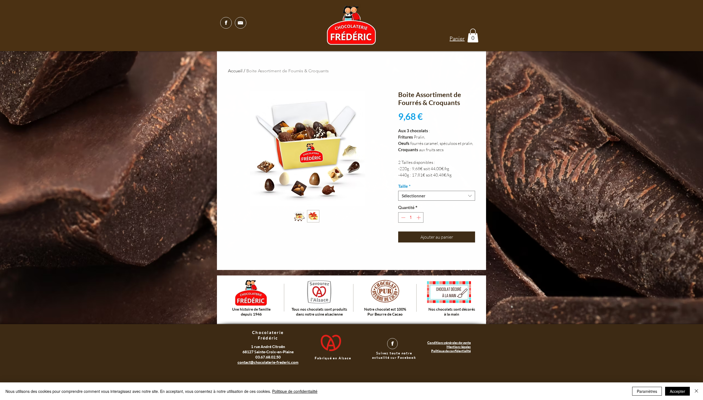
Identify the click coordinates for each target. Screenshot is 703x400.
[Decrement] (402, 218)
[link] (473, 35)
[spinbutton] (410, 218)
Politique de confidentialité (294, 391)
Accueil (235, 70)
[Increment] (419, 218)
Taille (404, 186)
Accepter (677, 391)
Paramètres (647, 391)
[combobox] (436, 196)
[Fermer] (696, 391)
